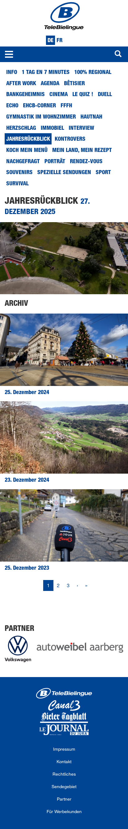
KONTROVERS (70, 138)
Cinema (58, 93)
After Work (21, 83)
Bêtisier (74, 83)
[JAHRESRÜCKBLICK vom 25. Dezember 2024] (64, 350)
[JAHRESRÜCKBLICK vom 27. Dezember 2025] (64, 258)
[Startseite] (64, 15)
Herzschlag (21, 127)
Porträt (54, 161)
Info (11, 71)
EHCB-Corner (39, 105)
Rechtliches (64, 774)
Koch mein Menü (27, 149)
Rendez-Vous (86, 161)
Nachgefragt (23, 161)
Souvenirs (19, 171)
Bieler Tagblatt (64, 717)
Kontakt (64, 761)
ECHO (12, 105)
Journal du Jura (64, 729)
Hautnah (91, 116)
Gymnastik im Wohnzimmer (41, 116)
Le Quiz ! (82, 93)
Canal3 (64, 705)
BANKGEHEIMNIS (25, 93)
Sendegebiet (64, 786)
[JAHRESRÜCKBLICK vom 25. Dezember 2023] (64, 525)
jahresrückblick (28, 138)
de (50, 40)
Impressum (64, 749)
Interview (81, 127)
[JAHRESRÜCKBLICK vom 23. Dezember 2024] (64, 437)
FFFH (66, 105)
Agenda (50, 83)
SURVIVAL (17, 183)
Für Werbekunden (64, 811)
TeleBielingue (64, 693)
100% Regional (92, 71)
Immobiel (52, 127)
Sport (103, 171)
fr (59, 40)
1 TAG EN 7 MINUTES (46, 71)
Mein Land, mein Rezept (82, 149)
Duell (105, 93)
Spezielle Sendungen (64, 171)
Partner (64, 799)
